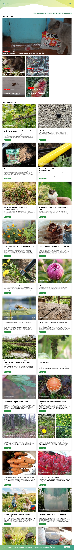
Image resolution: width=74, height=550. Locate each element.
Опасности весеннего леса (11, 440)
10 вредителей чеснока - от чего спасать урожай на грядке (53, 208)
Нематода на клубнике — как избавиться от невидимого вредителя (16, 208)
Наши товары (4, 1)
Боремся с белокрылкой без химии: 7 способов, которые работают (52, 169)
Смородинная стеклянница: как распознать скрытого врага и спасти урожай (19, 130)
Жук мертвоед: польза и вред (47, 130)
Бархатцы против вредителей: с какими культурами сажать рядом (19, 247)
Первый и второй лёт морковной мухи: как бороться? (19, 477)
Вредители (6, 51)
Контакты (25, 1)
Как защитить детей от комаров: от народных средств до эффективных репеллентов (17, 515)
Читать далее (7, 139)
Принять (67, 547)
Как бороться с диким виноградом (49, 477)
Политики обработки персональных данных (38, 547)
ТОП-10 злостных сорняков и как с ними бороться (53, 440)
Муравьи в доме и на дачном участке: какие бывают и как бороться (54, 322)
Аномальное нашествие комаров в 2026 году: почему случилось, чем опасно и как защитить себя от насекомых (19, 362)
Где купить (12, 1)
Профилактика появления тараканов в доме (10, 95)
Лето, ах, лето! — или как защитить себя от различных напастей (16, 402)
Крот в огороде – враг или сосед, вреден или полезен (11, 74)
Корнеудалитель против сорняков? (14, 285)
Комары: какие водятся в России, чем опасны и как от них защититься (19, 322)
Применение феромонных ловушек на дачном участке (52, 515)
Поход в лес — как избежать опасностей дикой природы (52, 402)
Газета (19, 1)
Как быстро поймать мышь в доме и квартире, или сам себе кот (25, 53)
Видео (22, 1)
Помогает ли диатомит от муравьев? (14, 169)
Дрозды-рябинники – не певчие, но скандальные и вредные (36, 74)
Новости (16, 1)
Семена (9, 1)
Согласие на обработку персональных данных (12, 548)
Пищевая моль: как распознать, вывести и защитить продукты (54, 247)
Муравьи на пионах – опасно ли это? (49, 285)
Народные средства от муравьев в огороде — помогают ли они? (52, 361)
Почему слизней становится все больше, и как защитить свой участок (37, 95)
